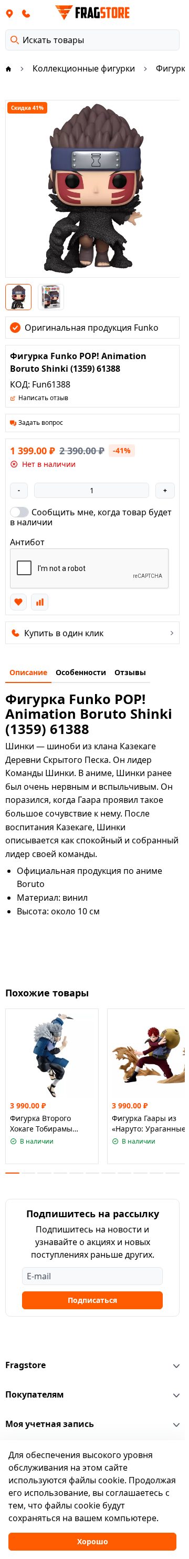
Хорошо (92, 1541)
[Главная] (8, 68)
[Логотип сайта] (92, 12)
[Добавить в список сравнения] (39, 602)
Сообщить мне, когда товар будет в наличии (91, 516)
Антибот (27, 542)
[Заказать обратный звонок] (26, 13)
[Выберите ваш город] (9, 13)
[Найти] (14, 39)
